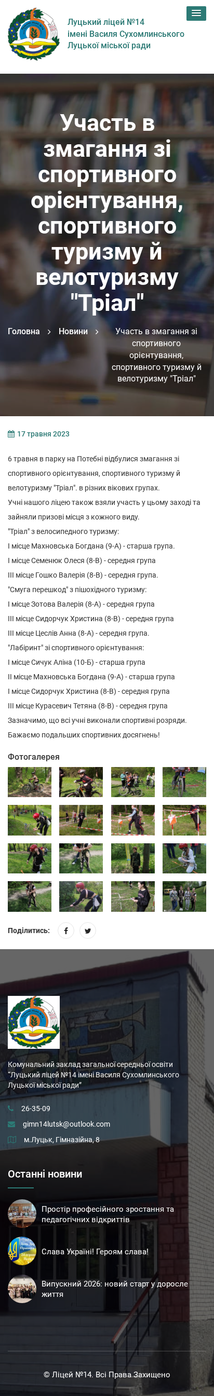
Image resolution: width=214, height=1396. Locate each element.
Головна (24, 331)
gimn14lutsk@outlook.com (66, 1124)
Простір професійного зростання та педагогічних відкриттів (108, 1214)
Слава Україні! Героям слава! (95, 1251)
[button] (196, 13)
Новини (73, 331)
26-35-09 (35, 1108)
